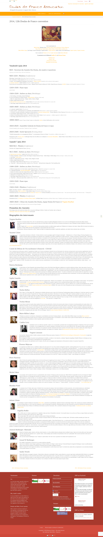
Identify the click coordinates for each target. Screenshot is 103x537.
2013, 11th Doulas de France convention (20, 468)
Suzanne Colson (50, 47)
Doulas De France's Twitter (79, 520)
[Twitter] (15, 1)
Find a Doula (80, 1)
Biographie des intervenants (51, 62)
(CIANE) (64, 84)
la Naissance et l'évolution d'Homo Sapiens (26, 198)
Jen (11, 479)
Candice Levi (64, 48)
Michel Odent (36, 47)
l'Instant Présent (62, 55)
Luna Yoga (43, 298)
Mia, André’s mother (16, 493)
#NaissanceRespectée (88, 516)
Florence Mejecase (65, 47)
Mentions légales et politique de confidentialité (54, 527)
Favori (90, 520)
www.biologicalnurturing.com (15, 245)
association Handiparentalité (43, 112)
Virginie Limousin (81, 50)
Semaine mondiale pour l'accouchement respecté (41, 285)
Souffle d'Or (54, 55)
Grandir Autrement (54, 52)
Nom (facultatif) (56, 482)
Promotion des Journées (51, 60)
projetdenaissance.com (24, 283)
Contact (86, 1)
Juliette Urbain (52, 48)
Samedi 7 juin (51, 59)
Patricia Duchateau (57, 47)
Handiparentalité (40, 349)
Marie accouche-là (85, 316)
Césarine (32, 192)
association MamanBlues (25, 170)
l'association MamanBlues (53, 136)
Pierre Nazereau (39, 48)
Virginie (50, 50)
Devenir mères (21, 136)
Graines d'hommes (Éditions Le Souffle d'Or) (60, 310)
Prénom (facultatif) (57, 478)
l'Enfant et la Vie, (46, 52)
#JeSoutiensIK (86, 514)
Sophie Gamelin (73, 50)
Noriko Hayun (45, 48)
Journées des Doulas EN (16, 16)
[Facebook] (11, 1)
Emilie (40, 120)
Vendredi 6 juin (51, 57)
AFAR (27, 285)
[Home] (10, 16)
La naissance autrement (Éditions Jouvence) (35, 282)
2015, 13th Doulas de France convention (83, 468)
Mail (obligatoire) (56, 486)
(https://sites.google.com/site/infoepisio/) (48, 395)
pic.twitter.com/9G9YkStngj (80, 519)
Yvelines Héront (58, 48)
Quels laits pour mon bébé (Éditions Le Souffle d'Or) (73, 329)
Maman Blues (41, 402)
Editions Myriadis (63, 52)
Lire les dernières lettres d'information (60, 496)
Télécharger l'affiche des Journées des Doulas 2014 (19, 211)
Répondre (84, 520)
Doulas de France (82, 479)
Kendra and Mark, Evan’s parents (19, 506)
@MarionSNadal (79, 514)
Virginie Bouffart (31, 97)
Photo (78, 496)
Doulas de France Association (36, 6)
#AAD (76, 517)
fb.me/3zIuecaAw (82, 517)
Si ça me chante (29, 226)
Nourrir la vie (38, 192)
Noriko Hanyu (18, 157)
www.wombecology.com (86, 382)
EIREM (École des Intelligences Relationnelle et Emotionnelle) (73, 335)
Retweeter (88, 520)
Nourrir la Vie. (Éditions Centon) (29, 273)
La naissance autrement (14, 82)
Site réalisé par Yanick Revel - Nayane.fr (51, 532)
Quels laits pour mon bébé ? (16, 154)
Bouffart (53, 50)
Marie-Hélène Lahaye (22, 50)
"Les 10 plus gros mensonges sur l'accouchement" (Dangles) (58, 394)
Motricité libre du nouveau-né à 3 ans (18, 101)
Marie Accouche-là (22, 191)
